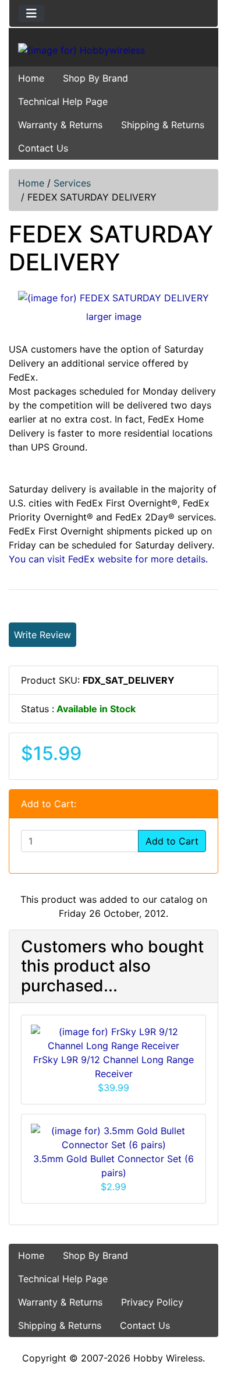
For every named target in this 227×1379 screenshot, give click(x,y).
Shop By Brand (95, 78)
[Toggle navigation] (31, 13)
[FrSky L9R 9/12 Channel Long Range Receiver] (113, 1038)
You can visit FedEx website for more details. (108, 559)
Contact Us (43, 148)
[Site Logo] (113, 49)
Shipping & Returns (162, 125)
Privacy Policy (152, 1302)
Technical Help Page (63, 101)
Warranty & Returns (60, 125)
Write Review (42, 635)
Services (72, 183)
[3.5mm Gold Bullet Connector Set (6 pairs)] (113, 1137)
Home (31, 78)
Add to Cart (172, 841)
